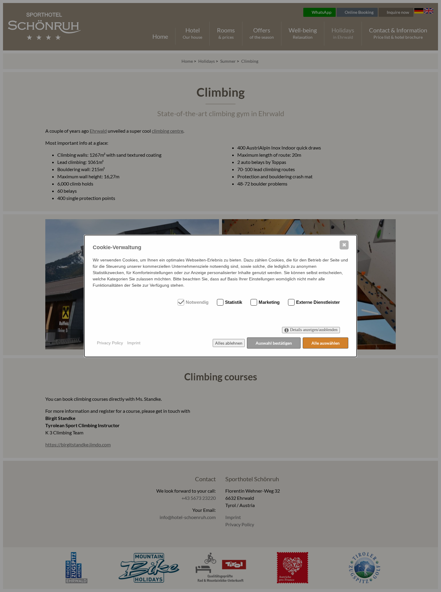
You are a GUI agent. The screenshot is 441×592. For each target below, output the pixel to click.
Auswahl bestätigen (274, 343)
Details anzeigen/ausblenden (314, 330)
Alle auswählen (325, 343)
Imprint (133, 342)
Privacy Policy (110, 342)
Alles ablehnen (228, 343)
